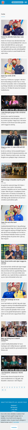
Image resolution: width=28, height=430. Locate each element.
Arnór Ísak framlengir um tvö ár (10, 300)
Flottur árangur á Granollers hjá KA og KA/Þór (13, 180)
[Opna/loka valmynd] (25, 2)
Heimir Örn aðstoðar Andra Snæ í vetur (12, 37)
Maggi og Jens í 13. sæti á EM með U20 (13, 147)
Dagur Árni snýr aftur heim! (9, 222)
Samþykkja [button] (14, 427)
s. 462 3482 (14, 409)
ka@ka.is (14, 411)
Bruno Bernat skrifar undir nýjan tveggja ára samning (13, 262)
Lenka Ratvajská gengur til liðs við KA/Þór (13, 112)
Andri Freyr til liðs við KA (8, 76)
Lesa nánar (16, 422)
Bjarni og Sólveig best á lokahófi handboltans (10, 339)
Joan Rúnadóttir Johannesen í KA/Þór (12, 373)
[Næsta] (5, 390)
